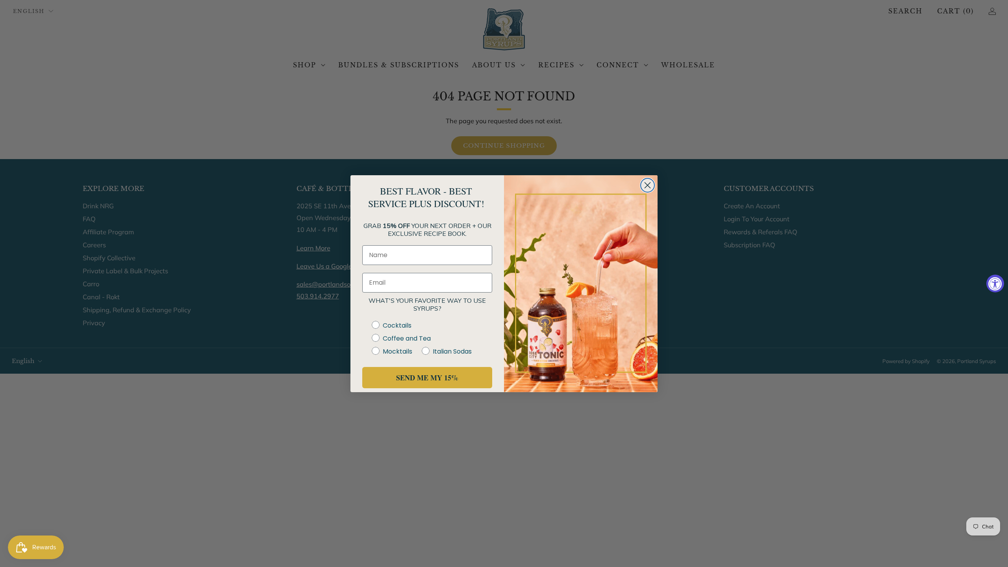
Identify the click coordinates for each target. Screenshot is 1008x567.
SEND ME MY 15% (427, 377)
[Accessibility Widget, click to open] (995, 284)
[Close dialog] (647, 185)
